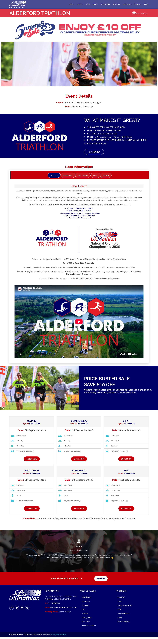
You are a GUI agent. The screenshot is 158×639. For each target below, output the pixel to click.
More (146, 4)
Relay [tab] (95, 175)
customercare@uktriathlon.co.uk (63, 607)
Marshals (127, 4)
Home (71, 4)
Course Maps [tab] (67, 175)
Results (116, 4)
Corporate (85, 605)
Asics (119, 609)
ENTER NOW (94, 152)
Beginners (105, 4)
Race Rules (86, 622)
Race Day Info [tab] (83, 175)
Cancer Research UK (124, 605)
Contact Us (86, 601)
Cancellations (86, 597)
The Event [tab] (53, 175)
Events (80, 4)
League (138, 4)
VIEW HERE (101, 578)
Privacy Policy (86, 618)
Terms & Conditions (89, 626)
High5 (119, 601)
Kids (88, 4)
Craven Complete (123, 622)
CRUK (95, 4)
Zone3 (119, 618)
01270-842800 (54, 603)
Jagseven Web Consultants (58, 635)
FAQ (83, 609)
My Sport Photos (123, 613)
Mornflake (121, 597)
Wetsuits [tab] (106, 175)
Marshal (85, 613)
